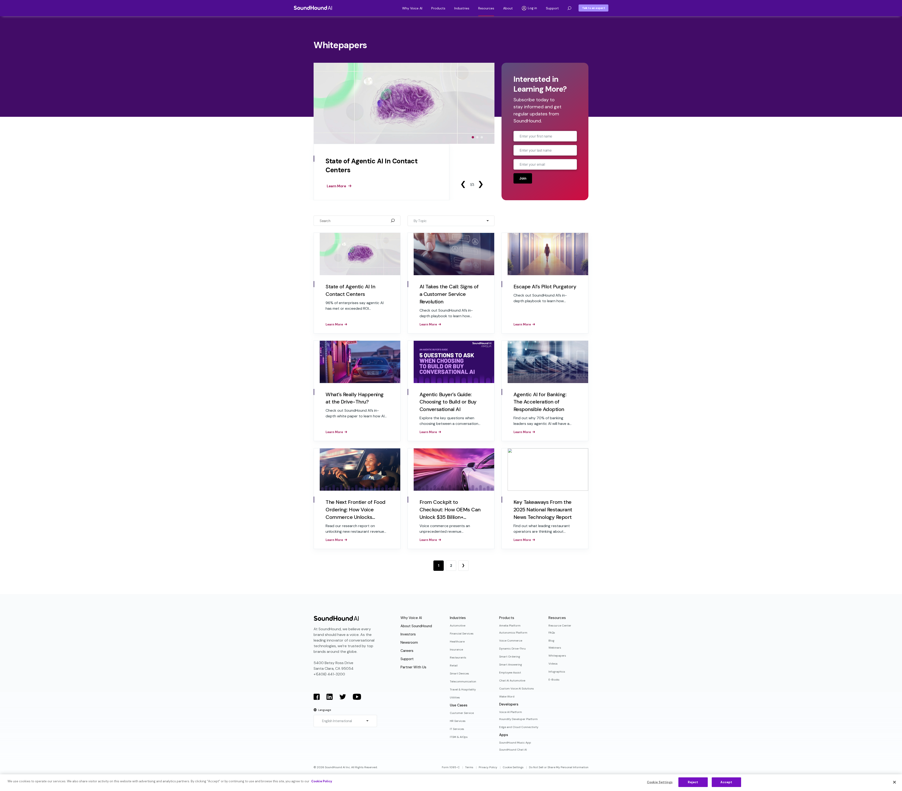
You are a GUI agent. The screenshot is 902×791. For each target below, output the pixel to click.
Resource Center (559, 625)
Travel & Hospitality (463, 689)
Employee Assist (510, 672)
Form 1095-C (451, 767)
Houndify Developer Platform (518, 719)
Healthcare (457, 641)
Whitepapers (557, 656)
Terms (469, 767)
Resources (486, 8)
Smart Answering (510, 664)
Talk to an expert (593, 8)
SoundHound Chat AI (513, 750)
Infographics (556, 672)
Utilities (455, 697)
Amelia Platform (510, 625)
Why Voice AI (412, 8)
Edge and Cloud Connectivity (518, 727)
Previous (463, 184)
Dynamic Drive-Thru (512, 648)
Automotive (457, 625)
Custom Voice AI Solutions (516, 688)
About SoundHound (416, 626)
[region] (451, 782)
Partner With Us (413, 667)
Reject (693, 782)
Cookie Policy (321, 781)
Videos (553, 664)
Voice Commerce (510, 640)
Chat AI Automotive (512, 680)
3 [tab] (482, 137)
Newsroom (409, 642)
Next (480, 184)
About (508, 8)
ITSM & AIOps (459, 737)
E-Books (554, 679)
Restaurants (458, 657)
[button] (569, 8)
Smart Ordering (509, 656)
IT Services (457, 729)
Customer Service (462, 713)
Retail (454, 665)
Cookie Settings (513, 767)
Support (552, 8)
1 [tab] (473, 137)
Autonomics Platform (513, 632)
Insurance (456, 649)
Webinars (554, 648)
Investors (408, 634)
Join (522, 178)
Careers (406, 651)
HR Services (458, 721)
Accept (726, 782)
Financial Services (462, 633)
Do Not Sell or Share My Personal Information (558, 767)
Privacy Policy (488, 767)
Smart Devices (459, 673)
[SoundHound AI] (313, 7)
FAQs (551, 632)
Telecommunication (463, 681)
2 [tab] (477, 137)
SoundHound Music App (515, 742)
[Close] (894, 782)
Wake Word (506, 696)
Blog (551, 640)
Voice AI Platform (510, 712)
